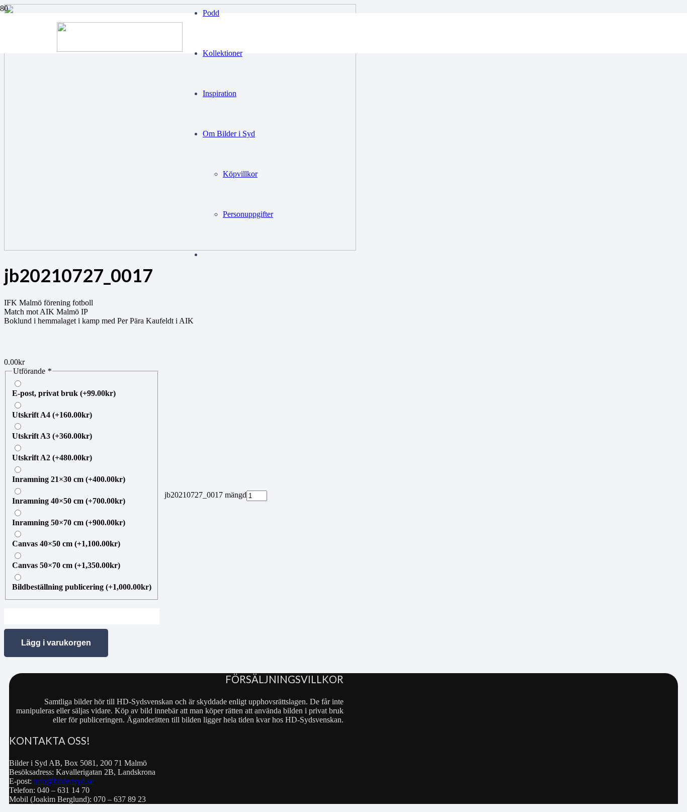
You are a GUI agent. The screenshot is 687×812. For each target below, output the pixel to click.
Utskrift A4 (52, 415)
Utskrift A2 (52, 457)
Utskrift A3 (52, 436)
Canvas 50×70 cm (66, 565)
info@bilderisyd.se (64, 781)
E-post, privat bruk (64, 393)
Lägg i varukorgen (56, 642)
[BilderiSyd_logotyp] (120, 49)
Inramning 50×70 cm (68, 522)
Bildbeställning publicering (81, 587)
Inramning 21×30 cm (68, 479)
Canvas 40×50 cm (66, 543)
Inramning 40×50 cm (68, 501)
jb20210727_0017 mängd (205, 495)
